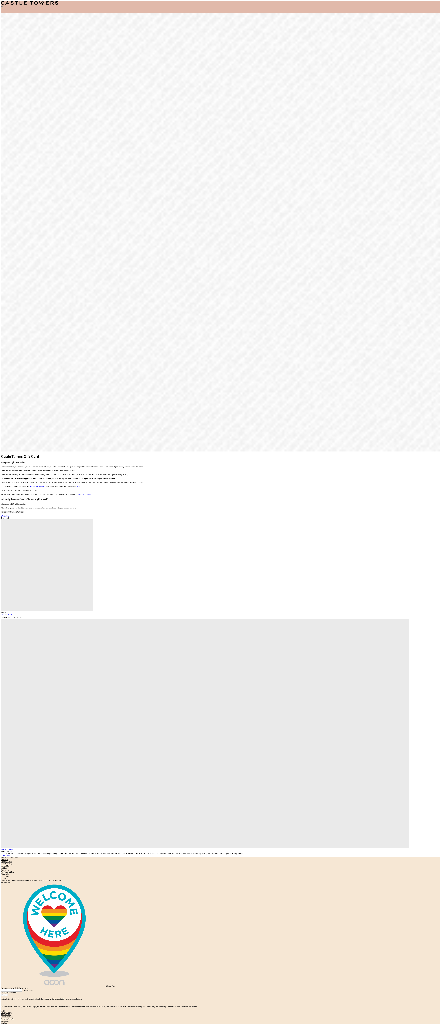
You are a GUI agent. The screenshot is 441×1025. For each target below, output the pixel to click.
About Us (4, 860)
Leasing (4, 1023)
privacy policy (16, 999)
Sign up (4, 995)
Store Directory (6, 864)
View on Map (6, 882)
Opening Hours (6, 862)
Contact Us (5, 878)
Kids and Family (7, 849)
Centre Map (5, 866)
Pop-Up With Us (7, 1017)
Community (5, 876)
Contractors (5, 1021)
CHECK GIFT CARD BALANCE (12, 512)
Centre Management (36, 486)
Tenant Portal (6, 1015)
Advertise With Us (7, 1019)
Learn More (5, 856)
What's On (5, 516)
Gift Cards (4, 874)
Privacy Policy (6, 1013)
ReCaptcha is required (9, 993)
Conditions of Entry (8, 872)
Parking (4, 868)
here (78, 486)
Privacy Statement (84, 494)
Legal (3, 1011)
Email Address (28, 990)
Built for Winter (6, 614)
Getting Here (5, 870)
